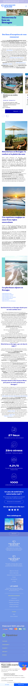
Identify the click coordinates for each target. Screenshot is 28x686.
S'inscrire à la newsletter (14, 501)
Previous (3, 83)
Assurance (14, 598)
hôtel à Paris (12, 414)
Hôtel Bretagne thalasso (7, 294)
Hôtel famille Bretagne (7, 298)
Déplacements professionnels (14, 575)
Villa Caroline (10, 50)
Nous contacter (14, 616)
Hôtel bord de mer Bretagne (8, 300)
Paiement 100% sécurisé (13, 626)
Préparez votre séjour (14, 602)
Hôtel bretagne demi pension (9, 297)
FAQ (14, 614)
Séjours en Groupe (14, 570)
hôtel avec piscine (8, 416)
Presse (14, 577)
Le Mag (14, 581)
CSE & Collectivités (14, 572)
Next (21, 83)
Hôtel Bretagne (5, 299)
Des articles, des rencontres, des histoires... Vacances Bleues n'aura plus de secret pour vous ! (14, 589)
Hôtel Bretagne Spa (6, 293)
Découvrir (14, 533)
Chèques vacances (13, 604)
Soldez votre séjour (13, 606)
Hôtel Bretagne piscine (7, 296)
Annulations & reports (14, 600)
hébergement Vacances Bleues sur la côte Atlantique (14, 396)
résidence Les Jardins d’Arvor (17, 57)
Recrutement (14, 579)
